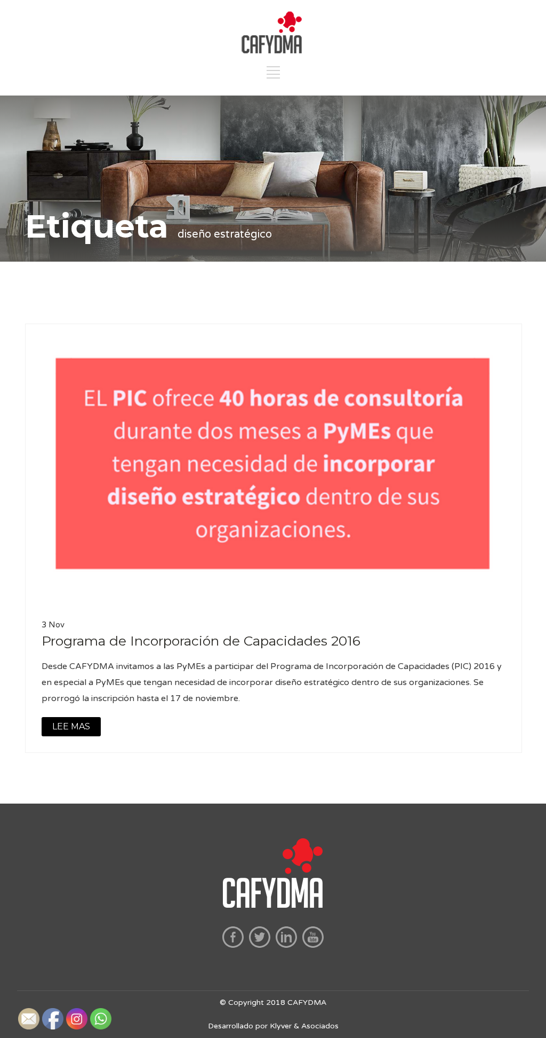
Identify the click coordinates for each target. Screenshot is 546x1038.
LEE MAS (71, 726)
